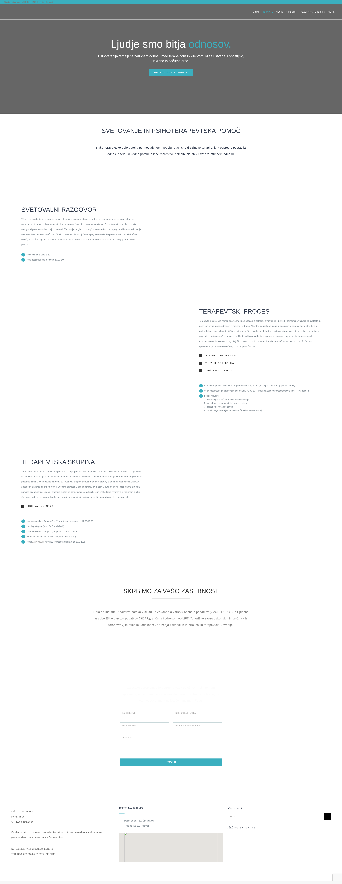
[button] (260, 355)
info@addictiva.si (45, 2)
